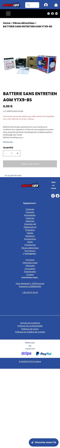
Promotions (30, 251)
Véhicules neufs (29, 262)
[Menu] (8, 13)
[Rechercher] (32, 5)
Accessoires (30, 239)
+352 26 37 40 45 (30, 292)
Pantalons (30, 236)
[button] (56, 4)
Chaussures (30, 245)
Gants (30, 242)
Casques (30, 209)
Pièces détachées (30, 248)
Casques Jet (30, 224)
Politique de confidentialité (30, 326)
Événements (30, 271)
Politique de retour (30, 329)
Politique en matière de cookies (30, 332)
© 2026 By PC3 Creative (30, 361)
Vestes (30, 233)
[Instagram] (48, 13)
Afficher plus (8, 142)
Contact (30, 274)
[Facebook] (52, 13)
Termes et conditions (30, 323)
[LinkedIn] (56, 13)
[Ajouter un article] (18, 153)
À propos (30, 260)
